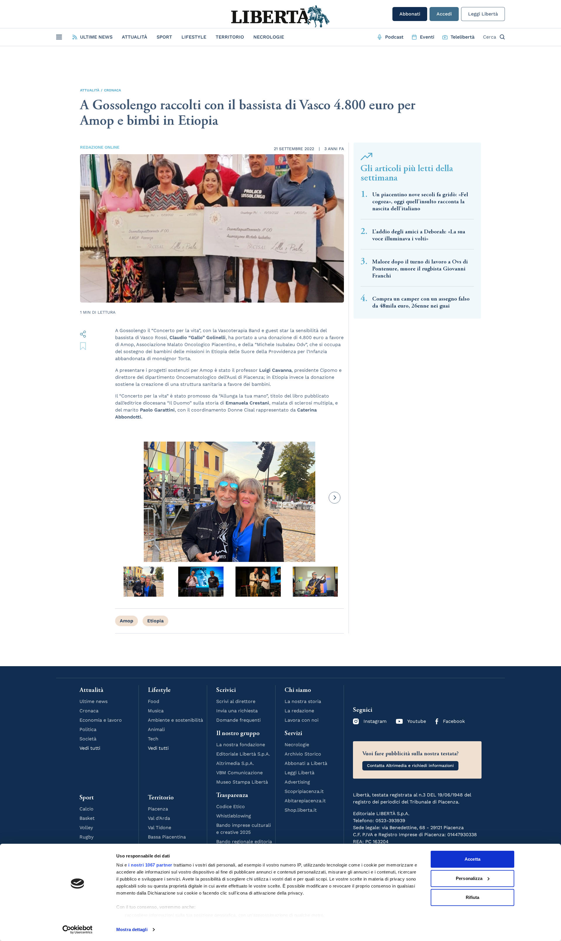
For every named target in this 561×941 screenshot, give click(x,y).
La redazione (299, 710)
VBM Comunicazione (239, 772)
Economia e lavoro (100, 720)
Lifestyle (193, 37)
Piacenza (158, 809)
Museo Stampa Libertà (242, 782)
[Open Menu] (59, 37)
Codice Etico (230, 806)
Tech (153, 739)
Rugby (86, 837)
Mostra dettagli (132, 929)
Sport (164, 37)
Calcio (86, 809)
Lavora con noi (301, 720)
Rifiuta (472, 897)
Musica (156, 710)
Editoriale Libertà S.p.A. (243, 754)
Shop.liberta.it (301, 810)
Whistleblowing (233, 816)
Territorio (230, 37)
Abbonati (409, 14)
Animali (156, 729)
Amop (126, 621)
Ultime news (93, 701)
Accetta (472, 859)
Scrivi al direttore (235, 701)
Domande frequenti (238, 720)
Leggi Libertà (483, 14)
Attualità (134, 37)
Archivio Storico (303, 754)
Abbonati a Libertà (306, 763)
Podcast (394, 37)
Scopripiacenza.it (304, 791)
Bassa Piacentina (167, 837)
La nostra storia (303, 701)
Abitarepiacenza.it (305, 800)
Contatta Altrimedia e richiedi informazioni (410, 765)
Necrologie (268, 37)
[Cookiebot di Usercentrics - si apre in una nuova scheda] (77, 929)
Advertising (297, 782)
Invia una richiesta (237, 710)
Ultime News (96, 37)
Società (87, 739)
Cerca (489, 37)
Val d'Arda (159, 818)
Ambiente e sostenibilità (175, 720)
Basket (87, 818)
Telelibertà (463, 37)
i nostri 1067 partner (150, 864)
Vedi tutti (89, 748)
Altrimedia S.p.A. (235, 763)
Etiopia (155, 621)
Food (153, 701)
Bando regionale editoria (244, 841)
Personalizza (469, 878)
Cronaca (112, 90)
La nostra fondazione (240, 744)
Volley (86, 827)
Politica (87, 729)
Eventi (427, 37)
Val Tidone (159, 827)
